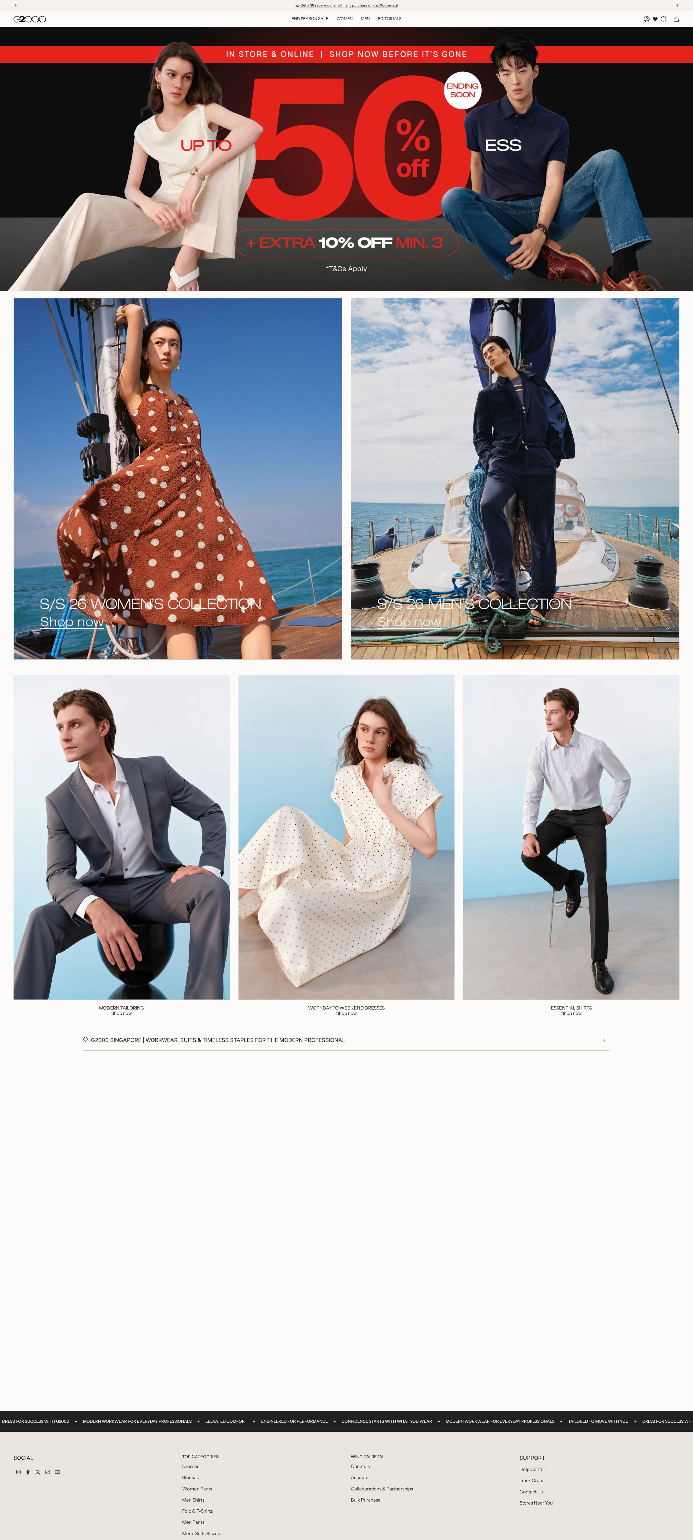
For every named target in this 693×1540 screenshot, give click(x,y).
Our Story (361, 1466)
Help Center (532, 1469)
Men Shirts (193, 1500)
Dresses (190, 1466)
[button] (344, 19)
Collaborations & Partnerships (382, 1489)
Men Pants (193, 1522)
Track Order (531, 1480)
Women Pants (197, 1489)
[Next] (677, 5)
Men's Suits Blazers (201, 1533)
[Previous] (16, 5)
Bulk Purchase (366, 1500)
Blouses (190, 1477)
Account (360, 1477)
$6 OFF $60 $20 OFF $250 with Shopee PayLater (346, 5)
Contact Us (531, 1492)
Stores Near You (536, 1503)
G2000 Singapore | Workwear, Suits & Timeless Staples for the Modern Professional (218, 1040)
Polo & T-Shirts (197, 1511)
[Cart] (676, 19)
